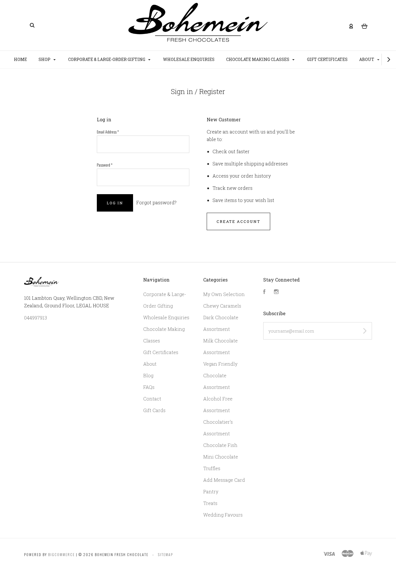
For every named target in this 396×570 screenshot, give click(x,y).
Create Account (238, 221)
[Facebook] (264, 292)
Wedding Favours (223, 515)
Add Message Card (224, 480)
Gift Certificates (327, 59)
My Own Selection (224, 294)
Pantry (210, 491)
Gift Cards (154, 410)
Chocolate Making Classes (258, 59)
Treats (210, 503)
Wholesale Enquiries (189, 59)
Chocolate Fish (220, 445)
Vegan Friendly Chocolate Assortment (220, 375)
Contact (152, 399)
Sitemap (165, 554)
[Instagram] (276, 292)
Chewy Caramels (222, 306)
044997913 (35, 318)
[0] (365, 25)
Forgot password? (156, 202)
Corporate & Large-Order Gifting (107, 59)
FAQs (149, 387)
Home (20, 59)
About (367, 59)
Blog (148, 375)
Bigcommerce (61, 554)
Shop (45, 59)
